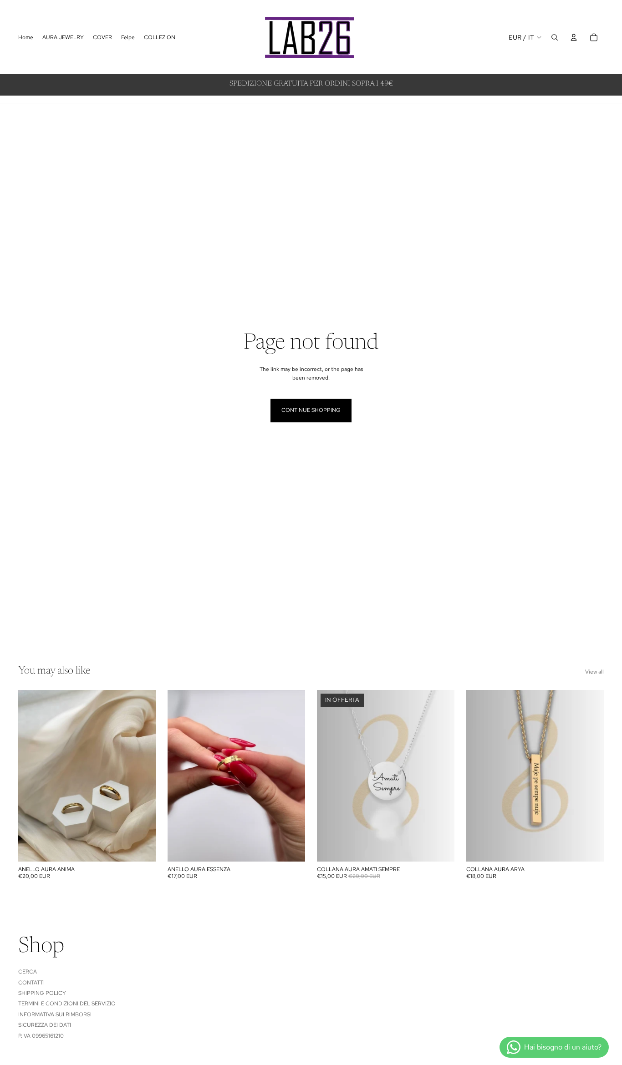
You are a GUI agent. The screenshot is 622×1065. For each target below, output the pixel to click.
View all (594, 671)
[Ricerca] (555, 37)
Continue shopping (311, 410)
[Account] (574, 37)
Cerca (27, 971)
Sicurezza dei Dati (44, 1025)
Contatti (31, 982)
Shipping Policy (42, 993)
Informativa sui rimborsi (55, 1014)
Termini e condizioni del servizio (67, 1003)
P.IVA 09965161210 (41, 1036)
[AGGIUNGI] (141, 847)
